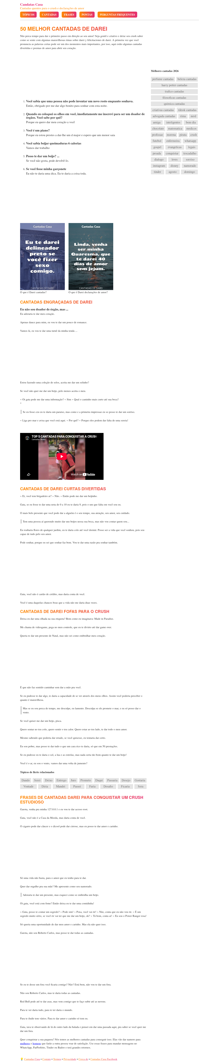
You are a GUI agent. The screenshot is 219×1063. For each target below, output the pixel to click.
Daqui (99, 780)
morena (171, 135)
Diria (45, 786)
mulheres (25, 1043)
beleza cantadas (187, 79)
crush (193, 135)
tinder (157, 172)
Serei (37, 780)
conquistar (172, 153)
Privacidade (69, 1059)
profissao (157, 135)
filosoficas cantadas (174, 97)
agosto (173, 172)
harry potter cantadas (174, 85)
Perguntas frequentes (117, 14)
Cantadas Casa (32, 1059)
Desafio (108, 786)
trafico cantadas (174, 91)
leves (175, 159)
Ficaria (125, 786)
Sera (140, 786)
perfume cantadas (163, 79)
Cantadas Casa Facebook (103, 1059)
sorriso (190, 159)
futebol (157, 141)
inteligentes (173, 122)
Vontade (28, 786)
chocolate (158, 128)
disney (174, 165)
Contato (46, 1059)
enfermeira (173, 141)
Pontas (87, 14)
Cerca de (83, 1059)
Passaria (112, 780)
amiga (156, 122)
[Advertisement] (83, 75)
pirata (183, 135)
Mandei (60, 786)
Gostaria (140, 780)
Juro (73, 780)
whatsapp (190, 141)
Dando (26, 780)
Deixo (48, 780)
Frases (69, 14)
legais (191, 147)
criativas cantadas (163, 110)
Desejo (126, 780)
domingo (189, 172)
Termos (57, 1059)
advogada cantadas (164, 116)
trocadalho (189, 153)
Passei (77, 786)
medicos (191, 128)
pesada (157, 153)
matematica (175, 128)
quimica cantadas (174, 104)
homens (37, 1043)
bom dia (191, 122)
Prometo (85, 780)
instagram (159, 165)
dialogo (158, 159)
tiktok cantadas (187, 110)
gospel (157, 147)
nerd (193, 116)
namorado (190, 165)
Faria (92, 786)
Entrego (61, 780)
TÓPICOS (28, 14)
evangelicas (175, 147)
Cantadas (49, 14)
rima (183, 116)
